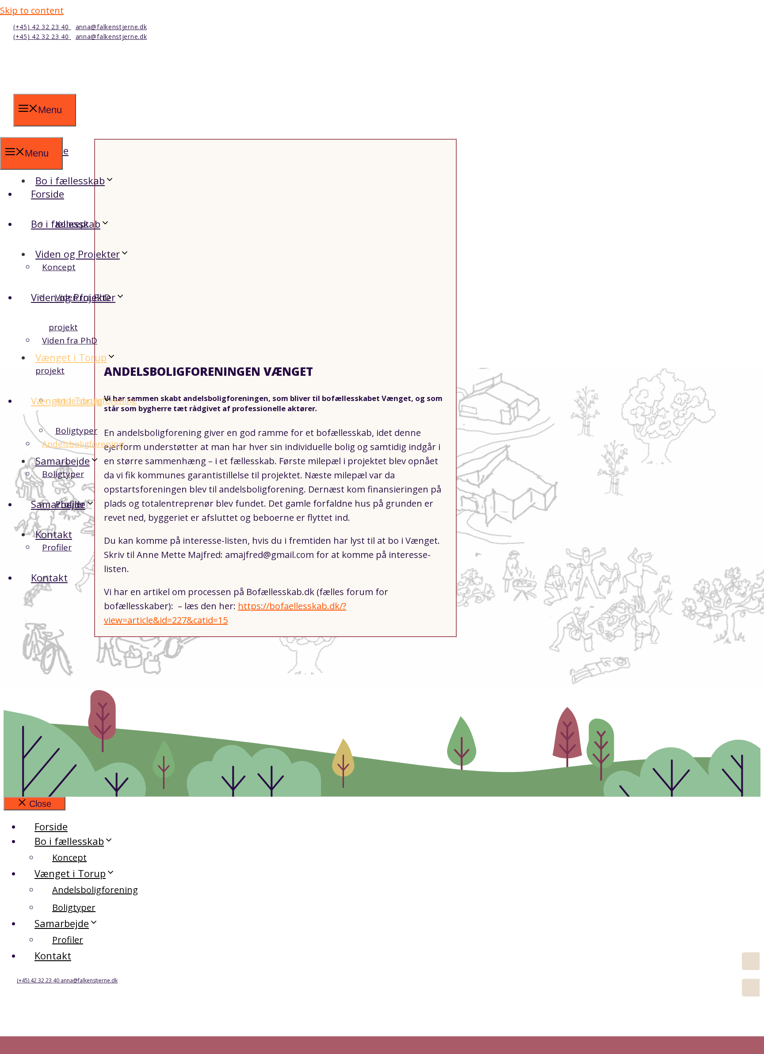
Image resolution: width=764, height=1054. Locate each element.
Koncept (59, 267)
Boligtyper (63, 474)
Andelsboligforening (82, 444)
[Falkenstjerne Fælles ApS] (79, 129)
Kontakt (49, 577)
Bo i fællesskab (65, 223)
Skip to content (32, 10)
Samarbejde (58, 504)
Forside (47, 193)
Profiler (57, 547)
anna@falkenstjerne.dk (111, 27)
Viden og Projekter (77, 253)
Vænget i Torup (71, 357)
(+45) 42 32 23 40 (42, 27)
